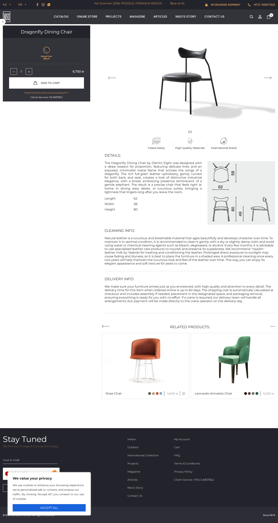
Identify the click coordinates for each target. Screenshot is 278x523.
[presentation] (112, 78)
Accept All (49, 508)
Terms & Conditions (187, 463)
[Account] (260, 16)
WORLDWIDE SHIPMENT (225, 5)
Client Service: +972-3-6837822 (194, 479)
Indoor (131, 439)
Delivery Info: (119, 279)
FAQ (177, 455)
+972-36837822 (263, 5)
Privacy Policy (183, 471)
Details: (113, 155)
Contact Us (214, 16)
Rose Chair (114, 393)
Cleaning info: (120, 230)
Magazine (137, 16)
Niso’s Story (185, 16)
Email (7, 453)
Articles (160, 16)
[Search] (251, 16)
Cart (177, 447)
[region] (49, 493)
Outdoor (133, 447)
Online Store (87, 16)
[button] (3, 22)
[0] (268, 16)
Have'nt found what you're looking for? (46, 92)
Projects (113, 16)
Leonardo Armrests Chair (213, 393)
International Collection (143, 455)
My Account (182, 439)
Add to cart (50, 83)
